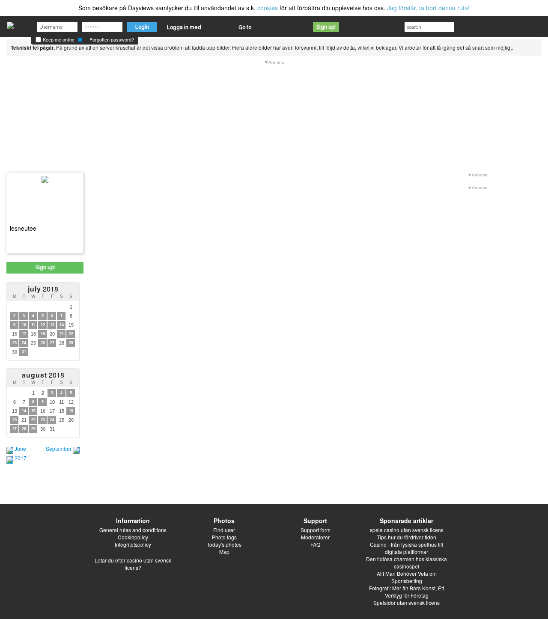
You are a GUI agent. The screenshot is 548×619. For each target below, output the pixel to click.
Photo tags (224, 537)
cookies (267, 7)
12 (43, 325)
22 (71, 334)
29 (71, 343)
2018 (43, 289)
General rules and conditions (133, 529)
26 (43, 343)
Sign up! (326, 27)
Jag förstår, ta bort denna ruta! (428, 7)
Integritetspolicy (133, 544)
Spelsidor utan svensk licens (406, 602)
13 (52, 325)
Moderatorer (315, 537)
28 (24, 429)
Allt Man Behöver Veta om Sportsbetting (407, 577)
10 (24, 325)
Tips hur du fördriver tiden (406, 537)
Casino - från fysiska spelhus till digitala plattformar (406, 548)
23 (14, 343)
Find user (224, 529)
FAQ (315, 544)
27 (52, 343)
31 (24, 352)
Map (224, 551)
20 (14, 420)
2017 (21, 457)
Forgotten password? (111, 39)
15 (33, 411)
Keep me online (58, 39)
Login (142, 27)
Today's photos (224, 544)
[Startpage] (10, 23)
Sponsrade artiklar (406, 520)
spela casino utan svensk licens (407, 529)
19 (43, 334)
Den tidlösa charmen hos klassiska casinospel (406, 562)
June (20, 448)
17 (24, 334)
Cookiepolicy (133, 537)
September (58, 448)
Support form (316, 529)
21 (62, 334)
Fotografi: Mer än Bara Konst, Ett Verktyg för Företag (406, 591)
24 (24, 343)
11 (33, 325)
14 (62, 325)
